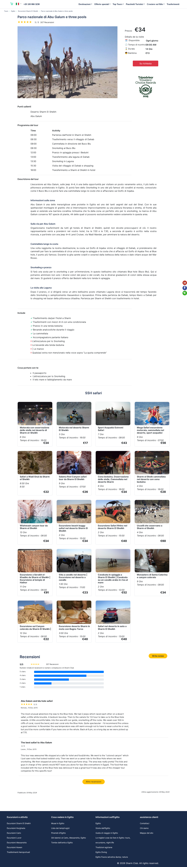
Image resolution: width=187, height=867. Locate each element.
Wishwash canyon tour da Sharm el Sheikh (34, 527)
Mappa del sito (146, 833)
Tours (6, 11)
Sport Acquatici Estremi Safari (110, 429)
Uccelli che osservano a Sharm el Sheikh (149, 527)
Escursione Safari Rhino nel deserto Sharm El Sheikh (112, 527)
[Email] (184, 283)
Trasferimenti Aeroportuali (18, 852)
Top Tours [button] (117, 4)
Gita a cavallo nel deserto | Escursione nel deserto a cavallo (73, 577)
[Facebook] (184, 288)
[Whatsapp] (184, 293)
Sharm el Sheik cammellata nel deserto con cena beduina (151, 479)
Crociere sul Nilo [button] (155, 4)
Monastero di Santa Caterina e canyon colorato (152, 576)
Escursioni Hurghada (16, 828)
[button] (18, 4)
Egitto (13, 11)
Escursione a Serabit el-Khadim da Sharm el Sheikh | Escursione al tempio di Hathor (35, 578)
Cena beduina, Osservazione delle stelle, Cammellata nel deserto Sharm (113, 479)
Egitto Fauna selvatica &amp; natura (112, 857)
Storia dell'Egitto (103, 828)
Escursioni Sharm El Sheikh (28, 11)
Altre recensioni (93, 781)
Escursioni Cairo (14, 833)
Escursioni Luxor (14, 838)
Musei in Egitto (57, 823)
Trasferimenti (173, 4)
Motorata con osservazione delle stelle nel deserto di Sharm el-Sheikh (34, 430)
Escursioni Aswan (14, 847)
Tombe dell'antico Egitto (62, 842)
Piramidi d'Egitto (58, 833)
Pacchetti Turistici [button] (134, 4)
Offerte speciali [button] (101, 4)
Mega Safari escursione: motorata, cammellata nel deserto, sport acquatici (150, 430)
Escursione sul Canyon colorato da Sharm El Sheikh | (35, 627)
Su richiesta (145, 63)
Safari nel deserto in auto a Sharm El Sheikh (112, 627)
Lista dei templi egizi (60, 828)
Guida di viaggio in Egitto (107, 833)
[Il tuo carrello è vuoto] (11, 4)
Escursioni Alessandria (17, 842)
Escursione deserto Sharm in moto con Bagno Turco (74, 627)
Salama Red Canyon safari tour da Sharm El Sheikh (73, 478)
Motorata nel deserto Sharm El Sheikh (74, 429)
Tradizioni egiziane (104, 847)
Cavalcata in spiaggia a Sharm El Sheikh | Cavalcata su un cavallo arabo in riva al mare (113, 578)
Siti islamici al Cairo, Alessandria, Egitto (68, 838)
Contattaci (144, 823)
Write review (158, 656)
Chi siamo (144, 828)
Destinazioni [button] (84, 4)
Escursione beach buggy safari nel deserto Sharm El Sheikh (73, 528)
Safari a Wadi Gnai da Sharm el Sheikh (35, 478)
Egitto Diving (101, 852)
